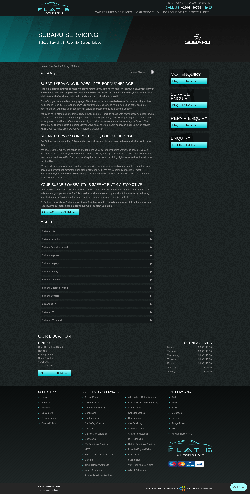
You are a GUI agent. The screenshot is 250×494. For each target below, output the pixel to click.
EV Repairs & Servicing (97, 444)
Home (170, 3)
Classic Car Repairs (138, 428)
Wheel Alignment (93, 470)
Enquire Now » (184, 81)
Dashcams (90, 439)
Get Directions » (53, 373)
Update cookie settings (49, 490)
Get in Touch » (183, 145)
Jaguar (175, 408)
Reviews (192, 3)
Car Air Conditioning (95, 408)
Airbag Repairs (92, 397)
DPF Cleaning (135, 439)
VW (173, 428)
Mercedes (177, 413)
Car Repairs (134, 418)
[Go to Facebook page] (206, 7)
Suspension (134, 460)
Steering (89, 460)
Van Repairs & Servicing (140, 465)
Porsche (176, 418)
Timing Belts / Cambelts (97, 465)
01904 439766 (183, 7)
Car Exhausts (92, 418)
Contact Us (204, 3)
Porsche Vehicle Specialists (186, 12)
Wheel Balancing (137, 470)
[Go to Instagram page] (210, 7)
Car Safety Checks (94, 423)
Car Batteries (135, 408)
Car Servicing (147, 12)
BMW (174, 402)
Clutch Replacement (138, 434)
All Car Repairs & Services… (100, 475)
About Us (180, 3)
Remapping (134, 454)
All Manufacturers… (182, 434)
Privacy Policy (48, 418)
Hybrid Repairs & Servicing (142, 444)
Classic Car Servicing (96, 434)
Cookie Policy (48, 423)
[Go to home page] (53, 8)
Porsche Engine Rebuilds (141, 449)
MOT (87, 449)
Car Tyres (90, 428)
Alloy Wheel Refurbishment (142, 397)
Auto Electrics (92, 402)
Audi (174, 397)
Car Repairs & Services (113, 12)
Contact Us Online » (58, 212)
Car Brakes (90, 413)
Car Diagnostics (136, 413)
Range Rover (178, 423)
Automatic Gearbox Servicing (143, 402)
